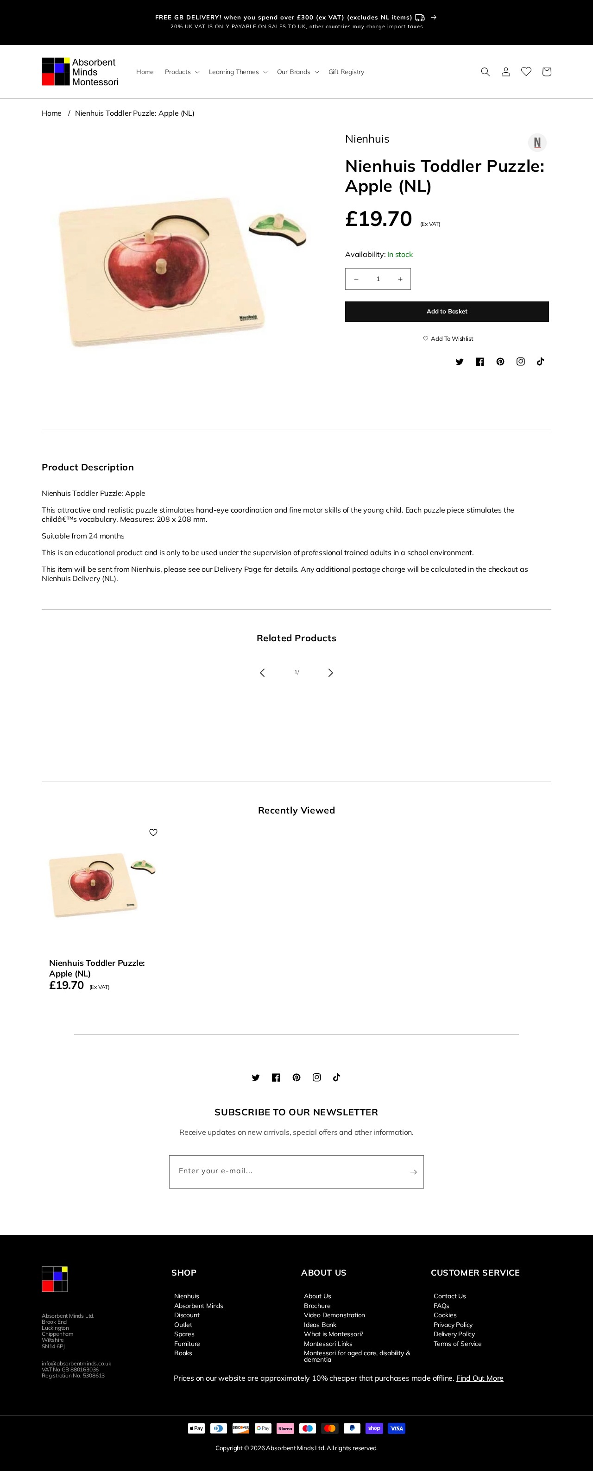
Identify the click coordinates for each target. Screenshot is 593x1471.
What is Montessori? (333, 1333)
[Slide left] (262, 673)
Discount (186, 1314)
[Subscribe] (413, 1172)
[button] (181, 71)
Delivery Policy (454, 1333)
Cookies (445, 1314)
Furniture (187, 1343)
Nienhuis (186, 1296)
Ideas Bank (320, 1324)
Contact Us (450, 1296)
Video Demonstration (334, 1314)
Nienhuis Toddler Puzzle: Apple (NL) (135, 113)
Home (52, 113)
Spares (184, 1333)
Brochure (317, 1305)
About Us (317, 1296)
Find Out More (480, 1378)
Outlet (183, 1324)
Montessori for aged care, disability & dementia (357, 1356)
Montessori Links (328, 1343)
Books (183, 1352)
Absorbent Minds (198, 1305)
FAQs (441, 1305)
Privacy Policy (453, 1324)
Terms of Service (458, 1343)
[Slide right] (331, 673)
